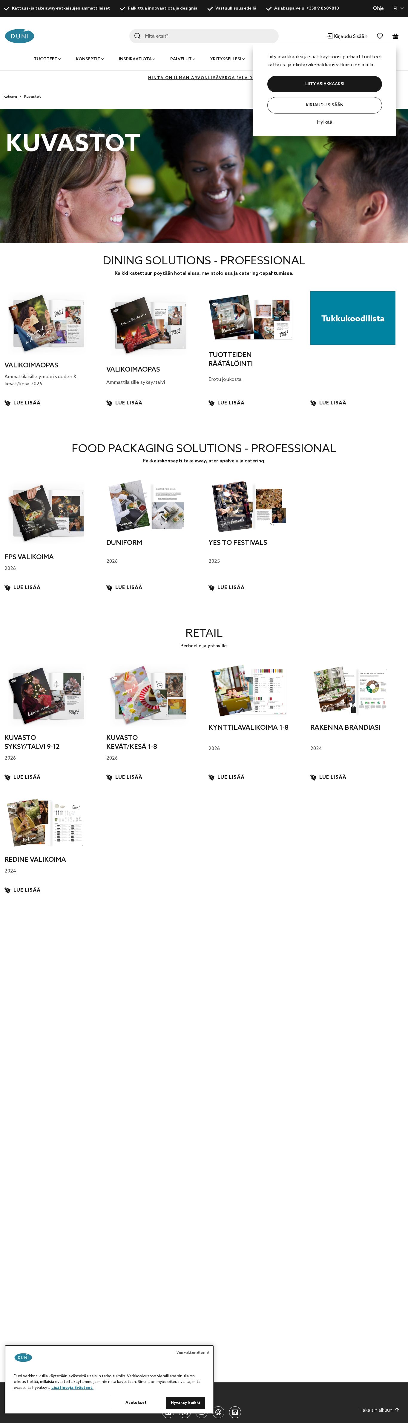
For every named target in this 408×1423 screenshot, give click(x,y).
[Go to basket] (395, 36)
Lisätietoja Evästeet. (72, 1388)
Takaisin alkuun (376, 1410)
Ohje (378, 8)
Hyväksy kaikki (185, 1403)
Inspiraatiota (135, 59)
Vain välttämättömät (193, 1353)
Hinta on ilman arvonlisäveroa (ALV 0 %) (204, 78)
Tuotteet (45, 59)
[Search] (137, 36)
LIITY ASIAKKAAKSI (324, 84)
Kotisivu (10, 97)
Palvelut (181, 59)
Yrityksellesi (225, 59)
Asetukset (136, 1403)
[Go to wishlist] (380, 36)
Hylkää (324, 122)
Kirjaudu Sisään (324, 105)
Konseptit (88, 59)
